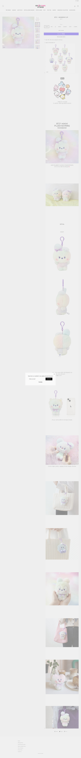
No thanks (40, 382)
